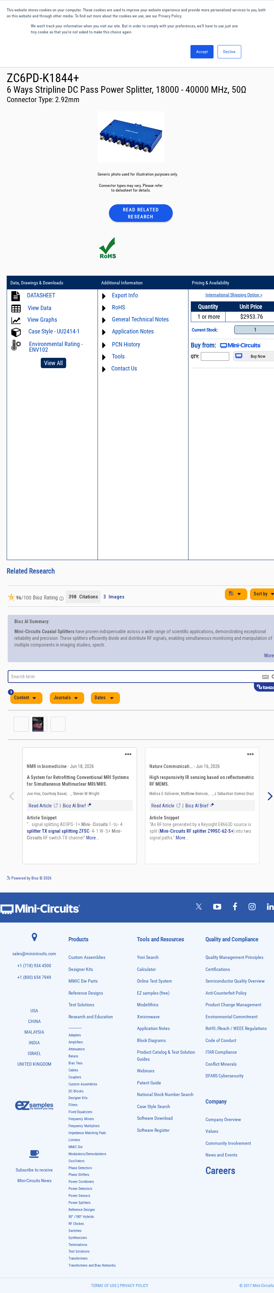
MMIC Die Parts (83, 984)
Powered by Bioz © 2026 (30, 881)
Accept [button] (202, 51)
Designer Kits (80, 973)
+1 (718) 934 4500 (34, 969)
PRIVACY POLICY (133, 1288)
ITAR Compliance (221, 1055)
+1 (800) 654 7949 (34, 981)
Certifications (218, 973)
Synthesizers (77, 1241)
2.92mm (67, 99)
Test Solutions (81, 1008)
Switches (75, 1234)
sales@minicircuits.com (34, 957)
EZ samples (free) (153, 996)
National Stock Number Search (165, 1098)
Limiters (74, 1143)
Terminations (77, 1248)
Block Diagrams (151, 1044)
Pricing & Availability (210, 282)
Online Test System (154, 984)
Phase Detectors (80, 1171)
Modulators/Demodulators (87, 1157)
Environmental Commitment (232, 1020)
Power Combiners (81, 1185)
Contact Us (124, 368)
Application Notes (153, 1032)
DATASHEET (41, 295)
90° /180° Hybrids (81, 1220)
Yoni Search (148, 961)
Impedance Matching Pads (87, 1136)
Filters (73, 1108)
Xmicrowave (148, 1020)
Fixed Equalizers (80, 1115)
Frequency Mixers (81, 1122)
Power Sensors (79, 1199)
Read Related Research (141, 213)
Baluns (73, 1059)
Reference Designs (85, 996)
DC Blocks (76, 1094)
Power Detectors (80, 1192)
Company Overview (223, 1123)
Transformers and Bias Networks (92, 1269)
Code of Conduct (221, 1044)
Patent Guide (149, 1086)
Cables (73, 1073)
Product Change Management (233, 1008)
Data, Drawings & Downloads (36, 282)
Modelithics (147, 1008)
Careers (220, 1174)
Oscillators (76, 1164)
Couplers (74, 1080)
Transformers (78, 1262)
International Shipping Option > (234, 294)
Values (212, 1134)
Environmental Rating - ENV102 (56, 346)
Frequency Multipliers (84, 1129)
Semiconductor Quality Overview (235, 984)
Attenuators (76, 1052)
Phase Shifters (78, 1178)
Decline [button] (229, 51)
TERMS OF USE (104, 1288)
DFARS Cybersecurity (225, 1079)
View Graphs (42, 319)
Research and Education (90, 1020)
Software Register (153, 1133)
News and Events (221, 1158)
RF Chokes (76, 1227)
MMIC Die (75, 1150)
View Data (39, 307)
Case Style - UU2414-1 (54, 331)
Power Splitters (79, 1206)
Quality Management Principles (234, 961)
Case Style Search (153, 1110)
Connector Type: (31, 99)
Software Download (155, 1121)
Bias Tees (75, 1066)
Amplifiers (75, 1045)
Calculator (146, 973)
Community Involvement (228, 1146)
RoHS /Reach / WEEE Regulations (236, 1032)
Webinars (145, 1074)
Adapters (74, 1038)
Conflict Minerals (221, 1067)
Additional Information (122, 282)
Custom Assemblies (86, 961)
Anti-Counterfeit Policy (226, 996)
